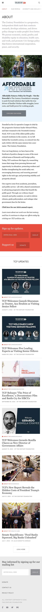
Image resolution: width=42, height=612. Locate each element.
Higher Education (17, 389)
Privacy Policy (8, 593)
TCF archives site (17, 218)
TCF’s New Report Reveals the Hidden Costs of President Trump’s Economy (20, 490)
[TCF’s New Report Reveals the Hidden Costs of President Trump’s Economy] (21, 468)
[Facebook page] (2, 607)
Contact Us (6, 587)
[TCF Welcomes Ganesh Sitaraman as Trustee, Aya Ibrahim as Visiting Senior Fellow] (21, 282)
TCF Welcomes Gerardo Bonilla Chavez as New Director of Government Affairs (19, 443)
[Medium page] (17, 607)
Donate (23, 245)
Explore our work (16, 114)
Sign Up (35, 235)
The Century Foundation (25, 310)
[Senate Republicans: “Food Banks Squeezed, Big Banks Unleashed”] (21, 516)
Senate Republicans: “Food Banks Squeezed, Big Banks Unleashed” (20, 536)
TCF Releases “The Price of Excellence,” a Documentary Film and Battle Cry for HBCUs (19, 395)
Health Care (15, 531)
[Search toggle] (39, 2)
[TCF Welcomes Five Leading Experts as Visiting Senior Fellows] (21, 329)
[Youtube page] (7, 607)
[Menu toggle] (3, 2)
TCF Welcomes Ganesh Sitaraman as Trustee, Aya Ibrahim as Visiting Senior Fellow (20, 304)
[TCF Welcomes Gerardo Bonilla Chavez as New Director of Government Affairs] (21, 421)
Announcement (16, 297)
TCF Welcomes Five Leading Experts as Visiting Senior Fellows (20, 349)
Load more (21, 549)
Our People (15, 9)
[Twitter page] (12, 607)
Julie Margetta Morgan (22, 541)
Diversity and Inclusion (32, 9)
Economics (15, 484)
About (4, 9)
